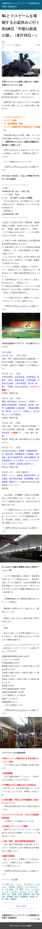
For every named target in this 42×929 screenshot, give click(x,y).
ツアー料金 (9, 889)
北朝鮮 (14, 894)
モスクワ (23, 892)
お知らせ (20, 887)
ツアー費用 (19, 889)
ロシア (30, 892)
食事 (6, 899)
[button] (38, 549)
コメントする (21, 906)
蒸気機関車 (24, 896)
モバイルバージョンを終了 (21, 925)
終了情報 (14, 879)
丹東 (3, 894)
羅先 (16, 896)
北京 (8, 894)
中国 (36, 892)
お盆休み (11, 887)
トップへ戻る (35, 919)
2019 (8, 884)
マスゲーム (14, 892)
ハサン (27, 889)
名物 (19, 894)
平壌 (33, 894)
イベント (18, 884)
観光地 (32, 896)
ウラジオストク (29, 884)
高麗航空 (13, 899)
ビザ (6, 892)
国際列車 (26, 894)
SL (13, 884)
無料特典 (10, 896)
